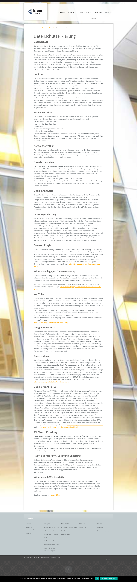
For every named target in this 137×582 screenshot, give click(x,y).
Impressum (100, 527)
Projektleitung (65, 535)
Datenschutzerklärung (103, 531)
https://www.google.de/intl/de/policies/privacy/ (51, 382)
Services (61, 13)
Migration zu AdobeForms (69, 527)
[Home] (35, 19)
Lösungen (72, 13)
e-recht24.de (55, 495)
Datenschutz (55, 558)
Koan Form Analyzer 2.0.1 (51, 544)
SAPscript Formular (49, 531)
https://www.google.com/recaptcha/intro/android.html (57, 427)
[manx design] (108, 559)
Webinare (28, 533)
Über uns (98, 13)
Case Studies (85, 13)
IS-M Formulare (66, 531)
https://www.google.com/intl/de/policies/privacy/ (85, 425)
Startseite (45, 28)
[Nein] (134, 579)
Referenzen (82, 527)
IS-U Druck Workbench (50, 541)
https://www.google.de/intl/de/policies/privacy (51, 322)
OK (97, 579)
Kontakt (108, 13)
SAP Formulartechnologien (51, 527)
